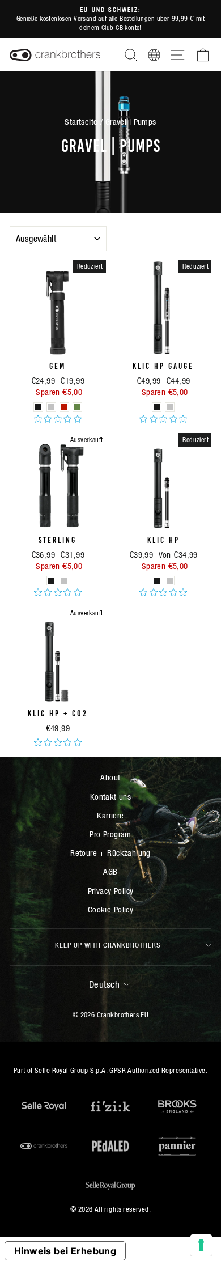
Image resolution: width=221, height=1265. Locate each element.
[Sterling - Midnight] (51, 580)
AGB (110, 871)
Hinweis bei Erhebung (65, 1250)
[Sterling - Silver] (64, 580)
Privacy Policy (111, 890)
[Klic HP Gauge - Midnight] (156, 407)
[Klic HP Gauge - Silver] (169, 407)
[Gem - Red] (64, 407)
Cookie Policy (110, 909)
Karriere (110, 815)
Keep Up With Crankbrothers (108, 945)
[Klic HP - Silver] (169, 580)
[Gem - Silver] (51, 407)
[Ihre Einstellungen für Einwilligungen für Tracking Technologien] (201, 1245)
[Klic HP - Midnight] (156, 580)
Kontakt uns (110, 796)
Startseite (81, 121)
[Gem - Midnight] (38, 407)
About (110, 777)
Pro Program (110, 834)
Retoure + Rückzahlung (110, 853)
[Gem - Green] (77, 407)
